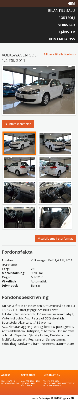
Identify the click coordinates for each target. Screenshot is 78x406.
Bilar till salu (61, 10)
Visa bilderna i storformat (55, 238)
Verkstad (66, 25)
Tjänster (67, 32)
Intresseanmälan (20, 124)
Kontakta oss (62, 39)
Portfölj (66, 17)
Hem (71, 3)
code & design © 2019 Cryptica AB (53, 398)
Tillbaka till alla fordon (58, 54)
